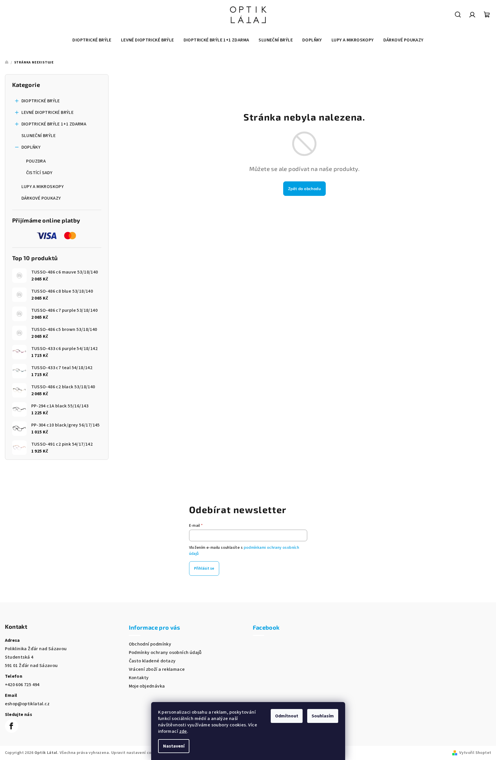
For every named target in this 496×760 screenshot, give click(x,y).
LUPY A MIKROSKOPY (42, 186)
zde (183, 731)
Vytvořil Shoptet (475, 753)
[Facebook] (11, 726)
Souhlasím (323, 716)
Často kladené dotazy (152, 661)
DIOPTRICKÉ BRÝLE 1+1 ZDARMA (54, 124)
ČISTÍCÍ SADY (39, 173)
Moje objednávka (147, 686)
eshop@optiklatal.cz (27, 704)
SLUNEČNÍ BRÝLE (38, 135)
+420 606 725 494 (22, 684)
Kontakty (139, 678)
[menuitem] (92, 40)
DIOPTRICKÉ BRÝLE (40, 101)
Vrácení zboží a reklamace (157, 669)
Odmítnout (286, 716)
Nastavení (173, 746)
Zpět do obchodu (304, 188)
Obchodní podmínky (150, 644)
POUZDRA (36, 161)
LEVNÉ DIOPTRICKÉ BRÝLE (47, 112)
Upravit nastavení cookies (136, 753)
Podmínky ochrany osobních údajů (165, 652)
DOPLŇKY (31, 147)
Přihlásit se (204, 568)
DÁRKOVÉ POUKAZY (41, 198)
